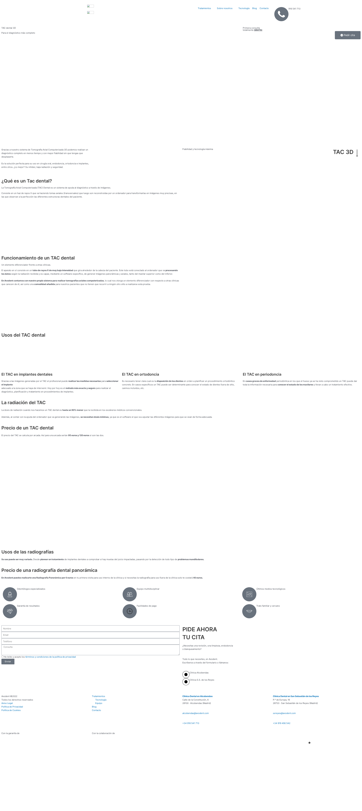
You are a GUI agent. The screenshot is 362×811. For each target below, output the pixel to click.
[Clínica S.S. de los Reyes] (185, 681)
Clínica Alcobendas (199, 672)
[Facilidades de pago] (130, 611)
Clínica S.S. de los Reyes (201, 679)
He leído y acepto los (40, 656)
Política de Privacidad (12, 706)
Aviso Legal (7, 703)
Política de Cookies (11, 710)
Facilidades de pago (147, 605)
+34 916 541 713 (190, 723)
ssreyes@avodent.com (284, 713)
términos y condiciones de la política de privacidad (50, 656)
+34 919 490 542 (281, 723)
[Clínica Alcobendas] (185, 674)
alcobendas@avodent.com (195, 713)
